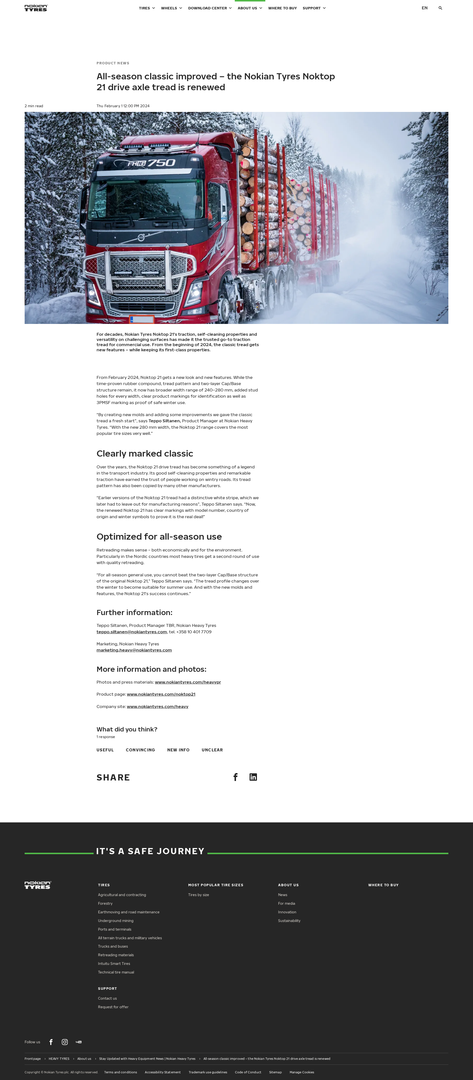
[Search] (440, 8)
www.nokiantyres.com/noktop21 (161, 694)
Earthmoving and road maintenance (129, 912)
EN (425, 7)
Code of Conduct (248, 1072)
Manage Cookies (302, 1072)
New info (178, 749)
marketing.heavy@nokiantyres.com (134, 650)
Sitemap (275, 1072)
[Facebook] (235, 777)
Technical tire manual (116, 972)
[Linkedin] (253, 777)
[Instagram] (65, 1042)
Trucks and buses (113, 946)
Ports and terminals (114, 929)
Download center (207, 8)
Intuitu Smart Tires (114, 963)
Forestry (105, 903)
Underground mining (116, 921)
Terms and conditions (120, 1072)
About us (247, 8)
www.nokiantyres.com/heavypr (188, 682)
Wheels (169, 8)
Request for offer (113, 1007)
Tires (144, 8)
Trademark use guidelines (208, 1072)
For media (286, 903)
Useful (105, 749)
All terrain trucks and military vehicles (130, 938)
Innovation (287, 912)
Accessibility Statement (163, 1072)
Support (312, 8)
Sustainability (289, 921)
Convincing (140, 749)
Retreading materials (116, 955)
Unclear (212, 749)
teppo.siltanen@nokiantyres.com (132, 631)
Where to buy (282, 8)
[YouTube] (78, 1042)
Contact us (107, 998)
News (282, 895)
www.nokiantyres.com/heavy (157, 706)
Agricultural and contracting (122, 895)
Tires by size (198, 895)
